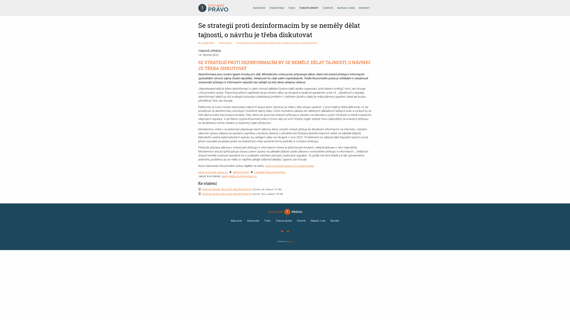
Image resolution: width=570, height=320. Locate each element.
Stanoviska (277, 8)
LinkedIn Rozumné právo (269, 172)
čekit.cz (290, 241)
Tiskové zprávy (308, 8)
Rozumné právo (207, 43)
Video (291, 8)
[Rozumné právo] (222, 8)
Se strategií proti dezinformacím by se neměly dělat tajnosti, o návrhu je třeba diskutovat (276, 43)
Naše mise (259, 8)
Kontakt (364, 8)
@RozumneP (241, 172)
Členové (328, 8)
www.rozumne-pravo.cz (213, 172)
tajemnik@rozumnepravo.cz (239, 176)
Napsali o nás (346, 8)
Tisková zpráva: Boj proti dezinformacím (227, 189)
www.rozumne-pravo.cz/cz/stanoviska (289, 166)
